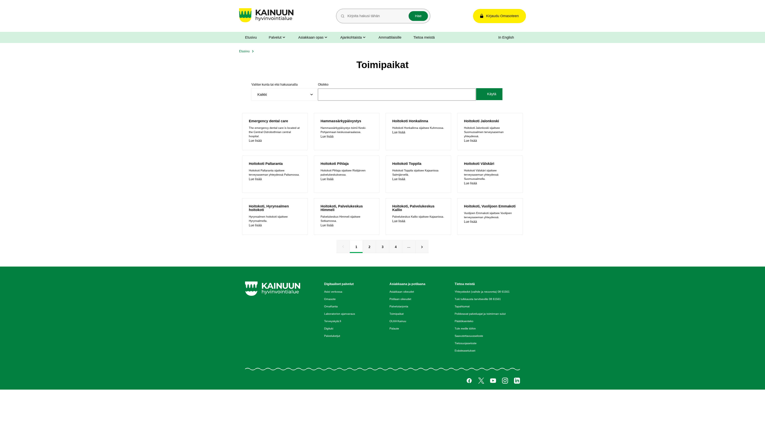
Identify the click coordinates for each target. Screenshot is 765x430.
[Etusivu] (266, 22)
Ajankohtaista (351, 37)
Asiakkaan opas (311, 37)
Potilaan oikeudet (400, 299)
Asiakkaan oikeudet (401, 291)
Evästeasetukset (465, 350)
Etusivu (251, 37)
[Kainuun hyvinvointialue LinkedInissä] (517, 381)
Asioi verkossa (333, 291)
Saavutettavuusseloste (469, 335)
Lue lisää (255, 140)
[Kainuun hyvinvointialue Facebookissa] (469, 381)
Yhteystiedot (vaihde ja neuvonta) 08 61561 (482, 291)
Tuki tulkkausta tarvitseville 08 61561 (478, 299)
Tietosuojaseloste (466, 343)
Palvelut (275, 37)
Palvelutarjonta (398, 306)
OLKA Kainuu (397, 321)
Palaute (394, 328)
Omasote (330, 299)
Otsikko (323, 84)
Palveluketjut (332, 335)
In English (506, 37)
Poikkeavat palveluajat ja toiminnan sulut (480, 313)
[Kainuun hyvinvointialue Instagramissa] (505, 381)
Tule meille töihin (465, 328)
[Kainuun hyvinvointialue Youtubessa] (493, 381)
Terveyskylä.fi (332, 321)
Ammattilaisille (390, 37)
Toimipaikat (396, 313)
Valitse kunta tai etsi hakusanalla (274, 84)
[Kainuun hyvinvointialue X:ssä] (481, 381)
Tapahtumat (462, 306)
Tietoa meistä (424, 37)
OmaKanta (331, 306)
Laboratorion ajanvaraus (339, 313)
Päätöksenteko (464, 321)
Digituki (328, 328)
